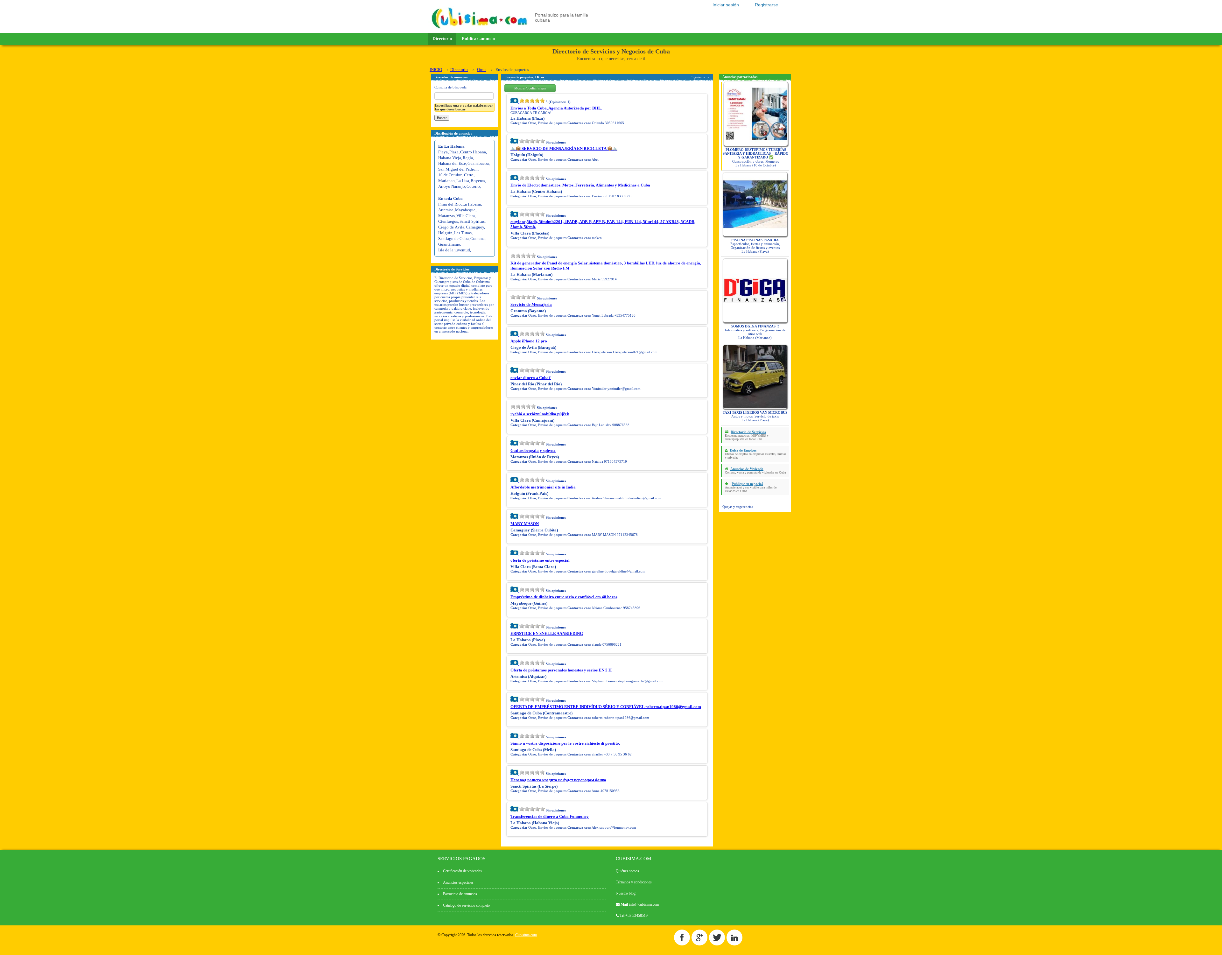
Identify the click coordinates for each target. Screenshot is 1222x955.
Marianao (446, 180)
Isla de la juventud (454, 250)
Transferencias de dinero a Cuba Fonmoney (549, 816)
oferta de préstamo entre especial (540, 560)
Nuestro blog (626, 893)
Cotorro (473, 186)
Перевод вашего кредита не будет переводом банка (558, 779)
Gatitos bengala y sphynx (533, 450)
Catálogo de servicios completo (466, 905)
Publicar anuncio (478, 38)
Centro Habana (473, 152)
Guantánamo (449, 244)
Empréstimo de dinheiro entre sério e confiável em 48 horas (563, 596)
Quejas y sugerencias (737, 507)
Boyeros (478, 180)
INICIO (436, 69)
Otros (481, 69)
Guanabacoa (478, 163)
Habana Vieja (449, 157)
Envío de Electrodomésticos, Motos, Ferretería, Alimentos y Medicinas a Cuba (580, 185)
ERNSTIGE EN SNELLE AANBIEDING (546, 633)
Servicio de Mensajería (531, 304)
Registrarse (766, 4)
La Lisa (462, 180)
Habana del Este (452, 163)
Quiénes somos (627, 871)
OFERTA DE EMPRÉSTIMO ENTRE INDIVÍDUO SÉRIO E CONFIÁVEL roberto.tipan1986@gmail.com (605, 706)
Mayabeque (465, 209)
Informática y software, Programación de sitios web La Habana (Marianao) (755, 332)
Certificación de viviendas (462, 871)
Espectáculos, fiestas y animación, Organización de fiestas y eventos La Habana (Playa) (755, 245)
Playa (443, 152)
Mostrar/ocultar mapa (530, 88)
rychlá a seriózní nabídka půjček (539, 413)
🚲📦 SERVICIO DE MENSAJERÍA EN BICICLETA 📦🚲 (563, 148)
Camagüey (475, 227)
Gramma (477, 238)
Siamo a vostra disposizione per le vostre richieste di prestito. (565, 743)
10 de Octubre (450, 174)
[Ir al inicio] (479, 29)
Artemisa (445, 209)
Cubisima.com (526, 935)
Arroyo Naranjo (451, 186)
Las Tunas (463, 232)
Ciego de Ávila (451, 227)
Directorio (442, 38)
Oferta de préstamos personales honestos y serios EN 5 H (561, 670)
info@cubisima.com (644, 904)
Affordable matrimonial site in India (543, 487)
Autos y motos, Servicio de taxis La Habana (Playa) (755, 416)
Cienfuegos (448, 221)
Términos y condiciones (634, 882)
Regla (468, 157)
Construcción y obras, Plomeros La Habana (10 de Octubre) (756, 157)
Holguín (445, 232)
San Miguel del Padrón (458, 169)
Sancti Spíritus (472, 221)
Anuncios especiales (458, 882)
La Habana (471, 204)
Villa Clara (465, 215)
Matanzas (446, 215)
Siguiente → (701, 77)
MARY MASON (524, 523)
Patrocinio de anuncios (460, 894)
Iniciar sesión (726, 4)
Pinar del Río (449, 204)
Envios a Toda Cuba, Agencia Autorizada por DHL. (556, 108)
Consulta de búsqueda (450, 87)
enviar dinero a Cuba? (530, 377)
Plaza (454, 152)
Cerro (469, 174)
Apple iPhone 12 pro (528, 341)
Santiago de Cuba (453, 238)
